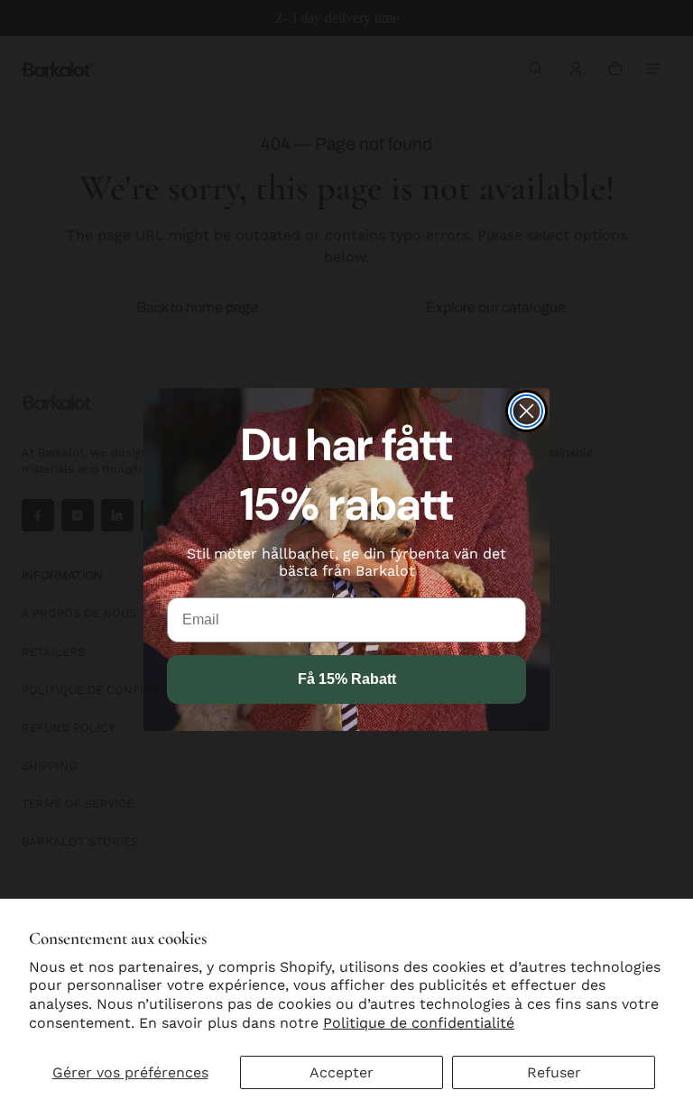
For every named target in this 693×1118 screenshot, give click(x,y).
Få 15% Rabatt (347, 679)
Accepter (342, 1072)
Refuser (554, 1072)
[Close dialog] (526, 411)
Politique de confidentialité (418, 1022)
